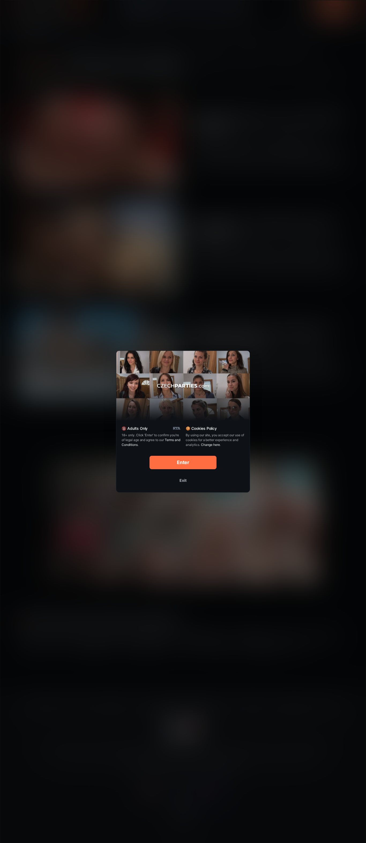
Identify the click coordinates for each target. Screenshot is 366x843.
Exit (183, 480)
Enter (183, 462)
